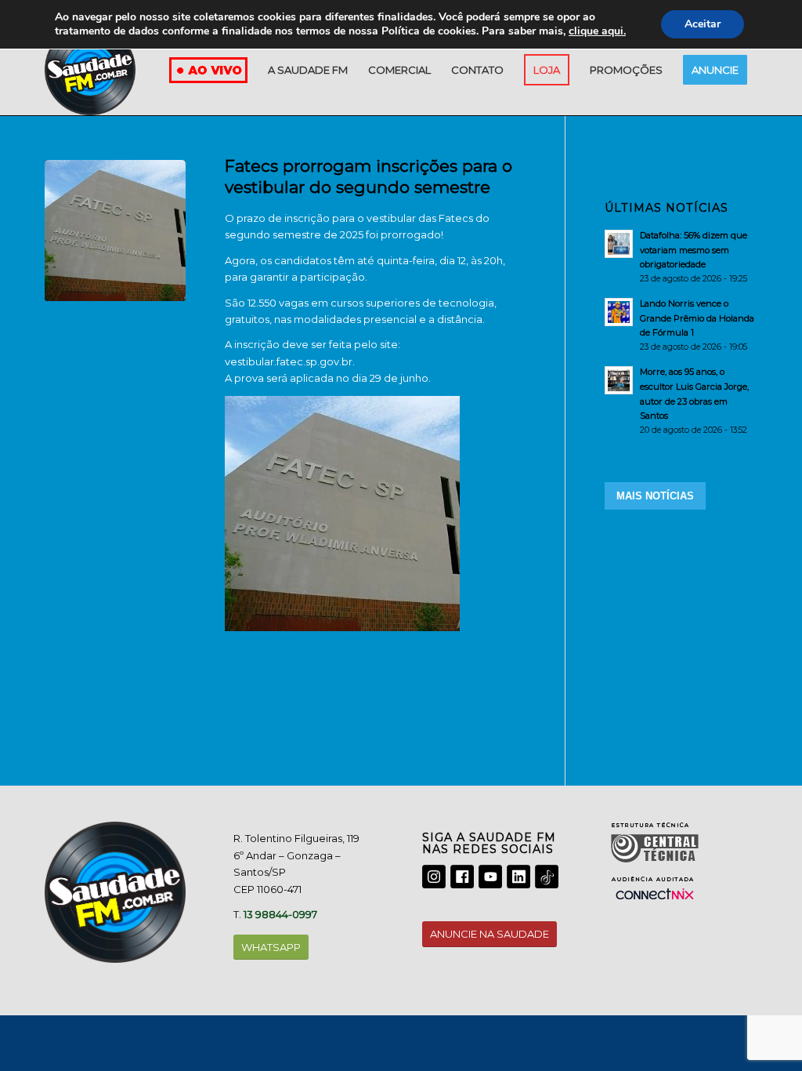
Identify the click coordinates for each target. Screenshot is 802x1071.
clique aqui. (597, 31)
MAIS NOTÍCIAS (655, 496)
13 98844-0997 (280, 914)
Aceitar (703, 23)
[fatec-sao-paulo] (115, 230)
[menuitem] (308, 69)
